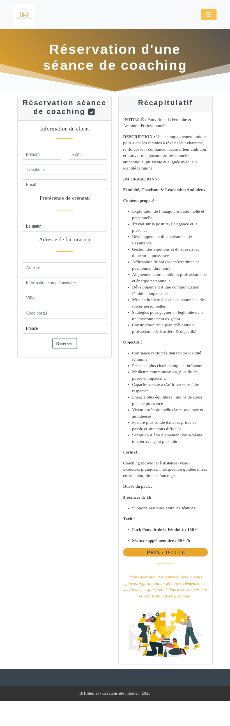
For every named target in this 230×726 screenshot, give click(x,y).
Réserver (64, 343)
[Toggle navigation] (209, 14)
